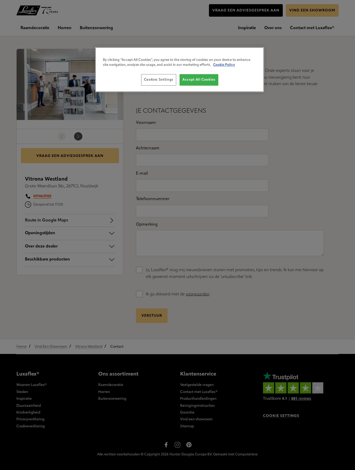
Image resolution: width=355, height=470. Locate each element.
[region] (179, 69)
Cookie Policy (224, 65)
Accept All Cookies (198, 79)
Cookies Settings (158, 79)
